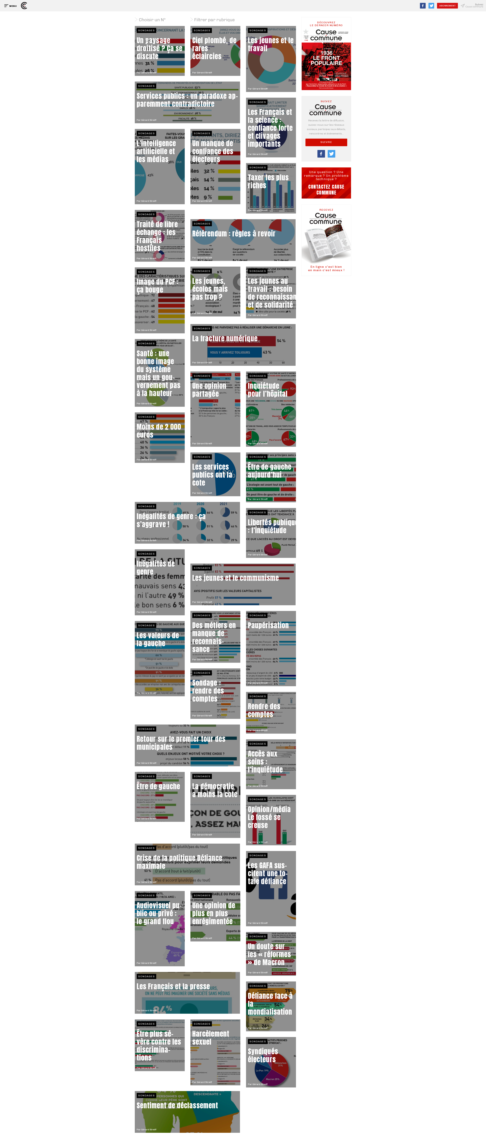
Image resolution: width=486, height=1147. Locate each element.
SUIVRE (326, 142)
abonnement (447, 5)
